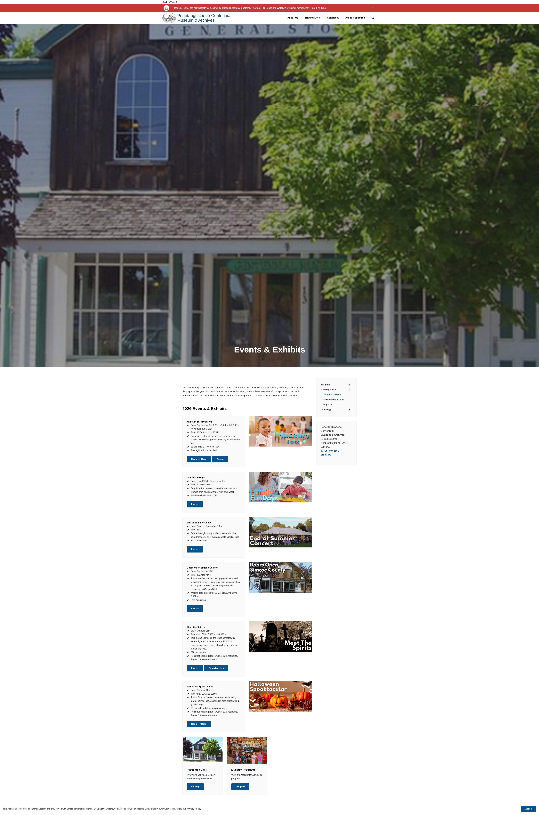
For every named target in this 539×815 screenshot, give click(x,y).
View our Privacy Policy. (189, 809)
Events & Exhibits (332, 395)
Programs (327, 404)
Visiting (195, 787)
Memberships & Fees (333, 400)
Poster (220, 459)
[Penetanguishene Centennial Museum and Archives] (196, 18)
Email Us (326, 454)
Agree (528, 809)
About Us (292, 17)
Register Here (198, 459)
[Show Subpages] (349, 384)
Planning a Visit (312, 17)
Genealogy (333, 17)
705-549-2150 (331, 450)
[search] (373, 18)
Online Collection (355, 17)
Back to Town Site (171, 2)
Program (240, 787)
